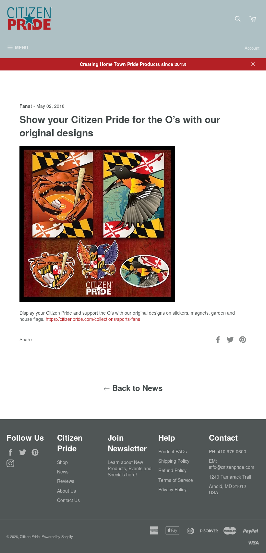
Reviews (65, 481)
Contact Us (68, 500)
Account (252, 48)
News (62, 471)
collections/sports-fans (93, 319)
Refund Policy (172, 470)
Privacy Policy (172, 489)
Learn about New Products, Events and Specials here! (129, 468)
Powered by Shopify (57, 536)
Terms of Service (175, 480)
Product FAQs (172, 451)
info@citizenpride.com (231, 467)
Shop (62, 462)
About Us (66, 490)
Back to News (136, 388)
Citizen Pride (30, 536)
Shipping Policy (173, 461)
